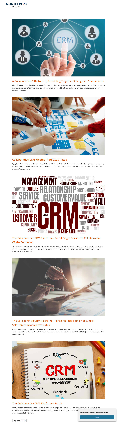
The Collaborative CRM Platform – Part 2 (37, 403)
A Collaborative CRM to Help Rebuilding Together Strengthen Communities (58, 81)
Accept (97, 417)
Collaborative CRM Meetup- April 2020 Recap (39, 159)
